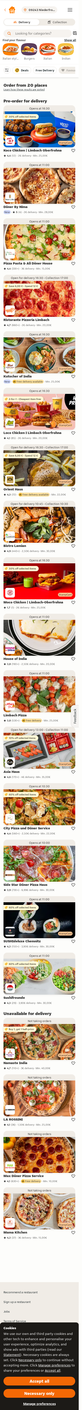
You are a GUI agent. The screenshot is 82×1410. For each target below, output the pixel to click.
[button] (9, 9)
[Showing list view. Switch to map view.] (74, 33)
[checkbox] (11, 52)
